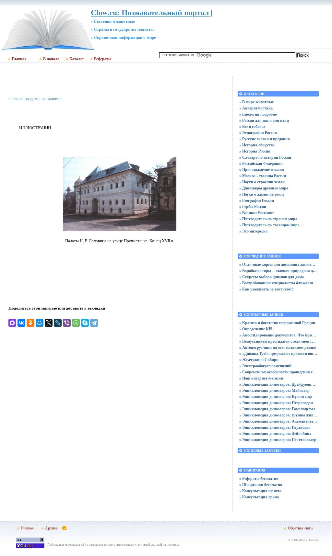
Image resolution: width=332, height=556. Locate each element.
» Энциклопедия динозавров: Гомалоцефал (277, 409)
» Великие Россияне (256, 212)
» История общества (257, 145)
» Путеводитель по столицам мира (269, 225)
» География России (256, 200)
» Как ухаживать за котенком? (266, 289)
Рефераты (102, 59)
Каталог (76, 59)
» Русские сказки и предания (264, 139)
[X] (49, 323)
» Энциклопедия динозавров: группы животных (278, 415)
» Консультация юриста (260, 491)
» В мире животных (256, 102)
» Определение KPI (256, 329)
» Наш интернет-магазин (261, 378)
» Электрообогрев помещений (265, 366)
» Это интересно (253, 231)
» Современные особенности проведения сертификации (278, 372)
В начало (51, 59)
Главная (19, 59)
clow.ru (312, 540)
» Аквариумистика (256, 108)
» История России (254, 151)
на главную (52, 98)
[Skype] (85, 323)
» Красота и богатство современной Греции (277, 322)
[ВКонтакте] (21, 323)
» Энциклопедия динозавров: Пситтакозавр (277, 439)
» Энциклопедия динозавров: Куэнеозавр (275, 396)
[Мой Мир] (39, 323)
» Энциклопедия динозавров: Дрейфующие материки (278, 384)
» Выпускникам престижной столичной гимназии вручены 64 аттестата (278, 341)
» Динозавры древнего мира (263, 188)
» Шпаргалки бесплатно (260, 484)
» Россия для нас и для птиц (264, 120)
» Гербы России (252, 206)
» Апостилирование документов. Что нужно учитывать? (278, 335)
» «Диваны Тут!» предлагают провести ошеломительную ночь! (278, 353)
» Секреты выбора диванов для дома (271, 276)
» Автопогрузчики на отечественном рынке (277, 347)
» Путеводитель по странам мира (268, 218)
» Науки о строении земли (262, 182)
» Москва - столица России (262, 175)
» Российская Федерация (261, 163)
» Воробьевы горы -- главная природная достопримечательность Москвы (278, 270)
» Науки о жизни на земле (261, 194)
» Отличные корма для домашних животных (278, 264)
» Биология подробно (258, 114)
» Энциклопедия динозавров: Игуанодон (275, 427)
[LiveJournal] (58, 323)
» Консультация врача (259, 497)
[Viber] (67, 323)
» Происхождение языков (261, 169)
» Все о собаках (252, 126)
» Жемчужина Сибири (259, 359)
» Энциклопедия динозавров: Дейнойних (275, 433)
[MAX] (12, 323)
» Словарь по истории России (265, 157)
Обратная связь (300, 527)
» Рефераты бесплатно (258, 478)
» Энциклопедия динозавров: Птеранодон (276, 402)
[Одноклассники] (30, 323)
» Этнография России (258, 132)
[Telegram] (94, 323)
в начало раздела (23, 98)
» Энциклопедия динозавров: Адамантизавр (278, 421)
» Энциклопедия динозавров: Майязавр (274, 390)
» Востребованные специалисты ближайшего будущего (278, 283)
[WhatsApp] (76, 323)
